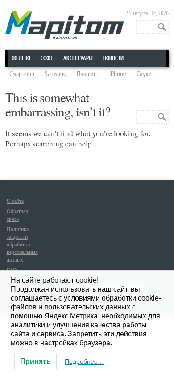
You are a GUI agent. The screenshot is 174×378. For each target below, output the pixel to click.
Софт (47, 58)
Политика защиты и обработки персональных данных (22, 244)
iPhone (117, 74)
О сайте (15, 200)
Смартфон (21, 74)
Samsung (55, 74)
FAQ (12, 269)
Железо (21, 58)
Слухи (144, 74)
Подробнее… (84, 361)
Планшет (88, 74)
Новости (113, 58)
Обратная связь (17, 214)
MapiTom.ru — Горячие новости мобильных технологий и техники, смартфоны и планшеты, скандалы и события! (64, 25)
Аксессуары (78, 58)
